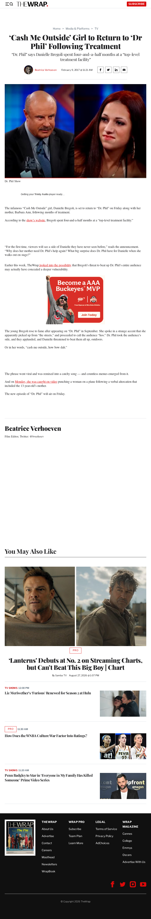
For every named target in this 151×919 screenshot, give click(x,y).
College (127, 840)
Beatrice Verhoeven (46, 69)
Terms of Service (106, 829)
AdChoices (102, 843)
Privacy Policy (104, 836)
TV (96, 28)
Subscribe (136, 3)
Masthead (48, 857)
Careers (47, 850)
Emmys (127, 847)
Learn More (76, 843)
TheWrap (49, 822)
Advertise (48, 836)
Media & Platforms (77, 28)
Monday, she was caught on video (36, 381)
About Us (47, 829)
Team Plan (75, 836)
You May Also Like (30, 551)
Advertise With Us (133, 862)
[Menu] (9, 4)
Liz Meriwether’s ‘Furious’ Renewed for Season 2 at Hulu (48, 693)
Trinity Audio (41, 194)
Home (57, 28)
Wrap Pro (77, 822)
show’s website (35, 220)
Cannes (127, 833)
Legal (100, 822)
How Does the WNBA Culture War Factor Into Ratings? (46, 735)
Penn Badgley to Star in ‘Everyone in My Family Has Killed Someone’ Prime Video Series (49, 777)
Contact (47, 843)
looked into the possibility (55, 265)
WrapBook (48, 871)
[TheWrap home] (32, 4)
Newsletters (49, 864)
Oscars (127, 854)
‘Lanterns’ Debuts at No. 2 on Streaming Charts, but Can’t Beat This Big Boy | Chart (76, 664)
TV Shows (11, 687)
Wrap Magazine (130, 824)
